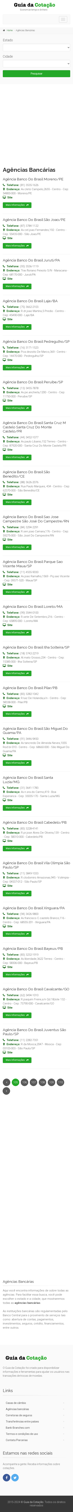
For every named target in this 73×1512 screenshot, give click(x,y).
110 (60, 1082)
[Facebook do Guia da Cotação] (6, 1477)
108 (42, 1082)
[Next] (6, 1091)
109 (51, 1082)
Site (10, 197)
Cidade (8, 56)
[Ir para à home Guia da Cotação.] (36, 5)
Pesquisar (36, 73)
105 (15, 1082)
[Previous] (6, 1082)
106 (24, 1082)
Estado (8, 40)
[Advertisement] (36, 124)
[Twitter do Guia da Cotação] (15, 1477)
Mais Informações (15, 205)
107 (33, 1082)
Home (10, 30)
